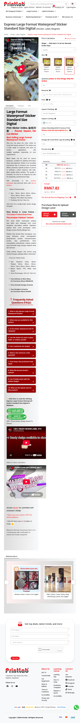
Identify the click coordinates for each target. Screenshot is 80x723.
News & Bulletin (44, 685)
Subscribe (15, 658)
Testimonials (46, 676)
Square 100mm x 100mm (69, 69)
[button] (46, 62)
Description (10, 106)
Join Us (44, 672)
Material (45, 90)
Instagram (70, 683)
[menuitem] (14, 11)
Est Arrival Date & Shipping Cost (55, 197)
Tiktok (69, 689)
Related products (11, 556)
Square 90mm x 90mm (58, 69)
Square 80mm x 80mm (46, 69)
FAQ (29, 106)
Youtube (71, 686)
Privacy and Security (45, 699)
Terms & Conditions (45, 691)
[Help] (46, 100)
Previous (41, 65)
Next (76, 65)
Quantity (58, 80)
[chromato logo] (22, 670)
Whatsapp (70, 693)
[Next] (36, 69)
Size (43, 55)
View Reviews (61, 707)
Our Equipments (46, 680)
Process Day (46, 149)
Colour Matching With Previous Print (56, 129)
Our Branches (69, 676)
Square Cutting (48, 118)
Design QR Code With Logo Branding (56, 140)
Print (43, 100)
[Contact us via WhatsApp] (76, 707)
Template (20, 106)
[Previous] (6, 69)
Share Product (71, 38)
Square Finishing (48, 109)
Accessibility (46, 695)
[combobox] (73, 4)
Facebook (70, 680)
